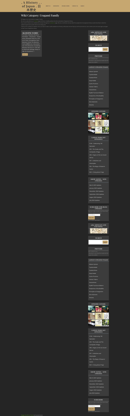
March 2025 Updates (95, 185)
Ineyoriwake (92, 80)
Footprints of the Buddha (96, 96)
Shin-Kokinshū (93, 102)
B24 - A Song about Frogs (97, 172)
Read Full (24, 54)
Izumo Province (93, 83)
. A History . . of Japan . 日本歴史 (31, 6)
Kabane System (93, 71)
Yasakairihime (93, 77)
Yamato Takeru (93, 86)
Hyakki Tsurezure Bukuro (96, 92)
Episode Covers (65, 6)
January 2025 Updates (96, 188)
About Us (48, 6)
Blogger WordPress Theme (27, 415)
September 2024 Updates (97, 194)
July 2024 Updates (95, 200)
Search (82, 6)
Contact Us (75, 6)
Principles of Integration (96, 99)
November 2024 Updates (97, 191)
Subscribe (91, 217)
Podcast (36, 21)
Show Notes (56, 6)
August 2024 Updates (96, 197)
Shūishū (91, 105)
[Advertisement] (54, 68)
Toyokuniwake (93, 74)
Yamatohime (92, 89)
